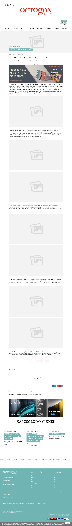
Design (16, 28)
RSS (32, 487)
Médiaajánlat (63, 22)
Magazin (40, 28)
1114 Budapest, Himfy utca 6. (9, 479)
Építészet (7, 28)
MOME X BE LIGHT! (58, 492)
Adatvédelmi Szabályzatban (55, 524)
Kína (28, 391)
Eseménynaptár (57, 487)
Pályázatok (56, 485)
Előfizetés (64, 20)
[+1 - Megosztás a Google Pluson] (58, 386)
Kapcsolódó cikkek (36, 422)
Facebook (41, 361)
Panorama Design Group (14, 391)
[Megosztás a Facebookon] (53, 386)
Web (37, 361)
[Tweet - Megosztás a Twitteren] (55, 386)
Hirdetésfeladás (34, 479)
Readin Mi (22, 391)
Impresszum (34, 485)
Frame (13, 369)
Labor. (56, 28)
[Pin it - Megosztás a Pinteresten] (60, 386)
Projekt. (48, 28)
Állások (64, 24)
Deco (22, 28)
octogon (34, 391)
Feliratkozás (36, 506)
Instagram (47, 361)
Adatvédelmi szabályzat (36, 483)
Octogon (15, 60)
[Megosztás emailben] (62, 386)
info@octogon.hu (6, 480)
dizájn (25, 391)
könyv (31, 391)
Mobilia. (64, 28)
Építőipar (31, 28)
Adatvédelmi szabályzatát (41, 503)
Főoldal (10, 54)
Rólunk (32, 475)
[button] (58, 24)
